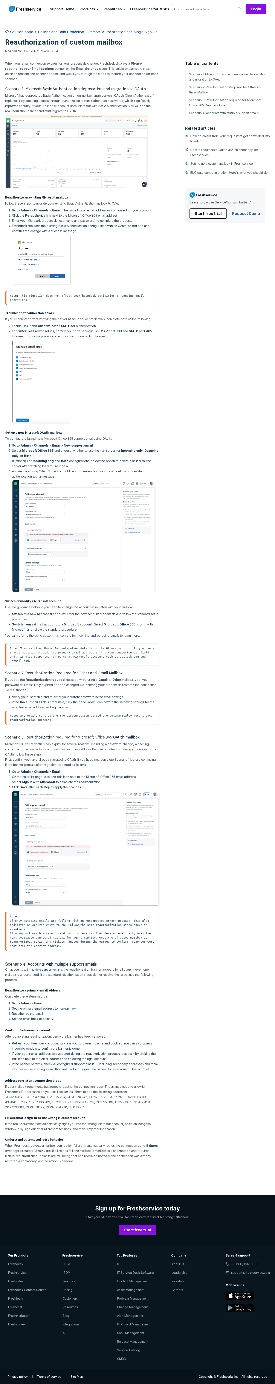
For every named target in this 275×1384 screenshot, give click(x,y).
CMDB (121, 1359)
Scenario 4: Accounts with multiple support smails (224, 113)
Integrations (71, 1324)
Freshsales (15, 1281)
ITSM (66, 1264)
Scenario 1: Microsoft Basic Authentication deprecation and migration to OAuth (227, 76)
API (65, 1333)
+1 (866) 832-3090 (244, 1264)
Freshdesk (15, 1264)
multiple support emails (46, 969)
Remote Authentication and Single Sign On (122, 32)
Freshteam (15, 1298)
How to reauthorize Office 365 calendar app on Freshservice (224, 152)
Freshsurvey (17, 1324)
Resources (70, 1307)
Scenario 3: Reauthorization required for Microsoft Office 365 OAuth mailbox (225, 102)
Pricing (67, 1290)
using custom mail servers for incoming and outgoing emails (77, 635)
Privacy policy (18, 1376)
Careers (177, 1290)
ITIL (119, 1264)
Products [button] (87, 9)
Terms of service (49, 1376)
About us (178, 1264)
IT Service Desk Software (135, 1272)
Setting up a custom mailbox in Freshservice (221, 163)
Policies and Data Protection (61, 32)
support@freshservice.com (250, 1272)
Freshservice (17, 1272)
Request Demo (246, 213)
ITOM (66, 1272)
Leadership (180, 1272)
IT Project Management (133, 1324)
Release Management (132, 1341)
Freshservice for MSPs (149, 9)
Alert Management (130, 1315)
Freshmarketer (18, 1315)
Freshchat (15, 1307)
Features (69, 1281)
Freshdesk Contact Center (27, 1290)
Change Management (132, 1307)
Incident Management (132, 1281)
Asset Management (130, 1290)
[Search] (239, 9)
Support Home (62, 9)
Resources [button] (113, 9)
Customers (70, 1298)
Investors (178, 1281)
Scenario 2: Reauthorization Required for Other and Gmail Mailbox (225, 89)
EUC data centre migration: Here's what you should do (229, 172)
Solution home (21, 32)
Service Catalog (128, 1350)
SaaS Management (130, 1333)
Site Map (77, 1376)
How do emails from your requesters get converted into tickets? (230, 138)
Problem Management (132, 1298)
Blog (66, 1315)
